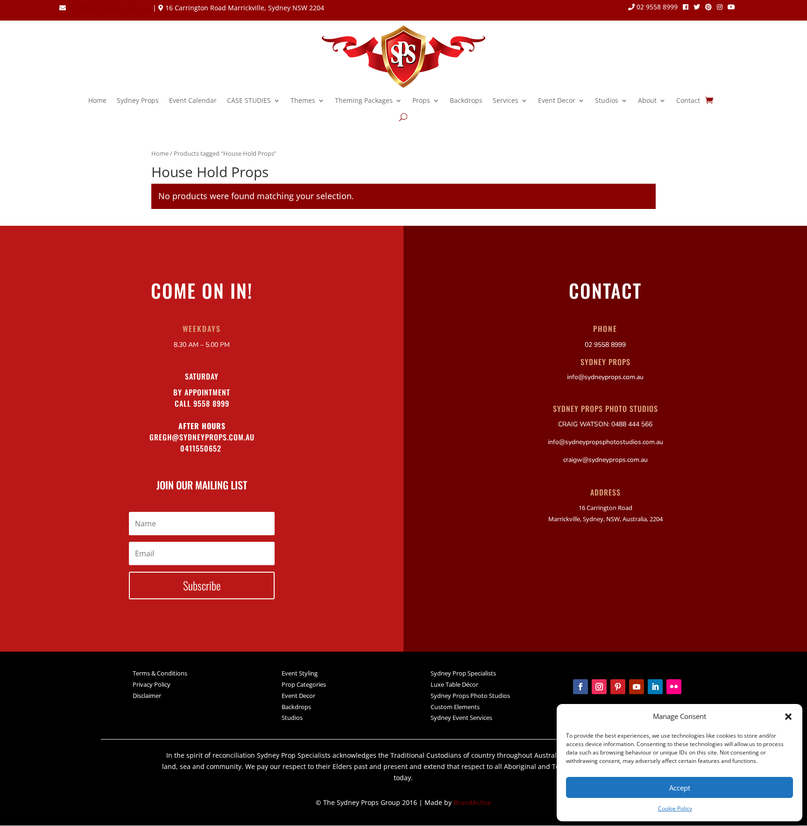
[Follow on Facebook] (580, 686)
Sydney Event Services (461, 717)
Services (505, 100)
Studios (606, 100)
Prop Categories (304, 684)
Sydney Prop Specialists (463, 673)
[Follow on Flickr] (673, 686)
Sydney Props (138, 100)
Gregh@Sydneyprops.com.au (202, 437)
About (647, 100)
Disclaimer (147, 695)
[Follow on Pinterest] (617, 686)
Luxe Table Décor (454, 684)
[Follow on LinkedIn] (655, 686)
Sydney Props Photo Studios (470, 695)
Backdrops (466, 100)
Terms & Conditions (160, 673)
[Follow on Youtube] (636, 686)
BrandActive (472, 802)
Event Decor (556, 100)
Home (97, 100)
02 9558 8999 (656, 7)
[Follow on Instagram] (599, 686)
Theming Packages (364, 100)
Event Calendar (193, 100)
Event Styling (300, 673)
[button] (788, 716)
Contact (688, 100)
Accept (679, 787)
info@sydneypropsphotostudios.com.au (605, 442)
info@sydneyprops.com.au (109, 7)
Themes (302, 100)
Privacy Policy (151, 684)
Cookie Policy (675, 808)
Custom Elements (455, 707)
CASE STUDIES (249, 100)
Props (421, 100)
